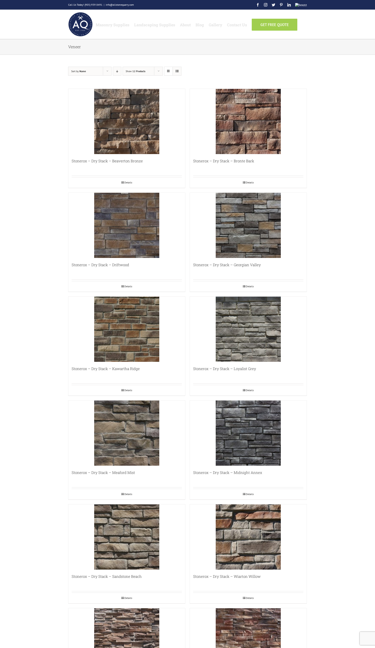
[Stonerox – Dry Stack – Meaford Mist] (126, 433)
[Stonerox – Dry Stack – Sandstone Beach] (126, 537)
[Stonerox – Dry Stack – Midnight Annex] (248, 433)
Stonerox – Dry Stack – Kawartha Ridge (106, 368)
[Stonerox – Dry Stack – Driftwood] (126, 225)
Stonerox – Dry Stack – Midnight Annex (227, 472)
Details (128, 182)
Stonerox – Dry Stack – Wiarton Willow (227, 576)
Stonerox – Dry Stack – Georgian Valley (227, 264)
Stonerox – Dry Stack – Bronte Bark (223, 160)
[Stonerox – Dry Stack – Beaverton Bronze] (126, 121)
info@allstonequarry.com (120, 4)
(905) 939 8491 (93, 4)
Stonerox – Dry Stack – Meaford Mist (103, 472)
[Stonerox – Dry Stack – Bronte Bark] (248, 121)
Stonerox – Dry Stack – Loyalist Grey (224, 368)
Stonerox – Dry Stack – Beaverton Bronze (107, 160)
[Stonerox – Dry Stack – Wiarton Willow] (248, 537)
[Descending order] (117, 71)
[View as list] (177, 71)
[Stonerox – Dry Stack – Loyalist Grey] (248, 329)
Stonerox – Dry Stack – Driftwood (100, 264)
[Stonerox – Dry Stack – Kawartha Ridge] (126, 329)
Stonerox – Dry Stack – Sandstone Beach (107, 576)
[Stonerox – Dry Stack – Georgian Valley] (248, 225)
